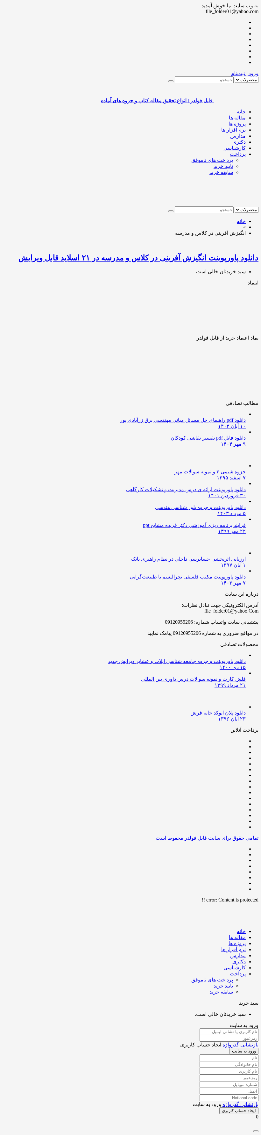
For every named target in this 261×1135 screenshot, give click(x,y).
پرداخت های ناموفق (212, 160)
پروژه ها (237, 123)
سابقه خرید (221, 172)
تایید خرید (223, 166)
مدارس (238, 136)
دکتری (239, 142)
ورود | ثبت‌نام (244, 73)
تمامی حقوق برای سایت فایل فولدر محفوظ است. (206, 838)
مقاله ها (237, 117)
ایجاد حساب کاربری (239, 1110)
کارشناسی (234, 148)
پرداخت (238, 154)
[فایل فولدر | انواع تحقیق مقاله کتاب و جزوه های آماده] (236, 197)
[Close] (255, 1131)
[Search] (170, 81)
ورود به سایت (244, 1051)
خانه (241, 111)
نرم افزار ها (233, 130)
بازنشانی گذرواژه (240, 1044)
